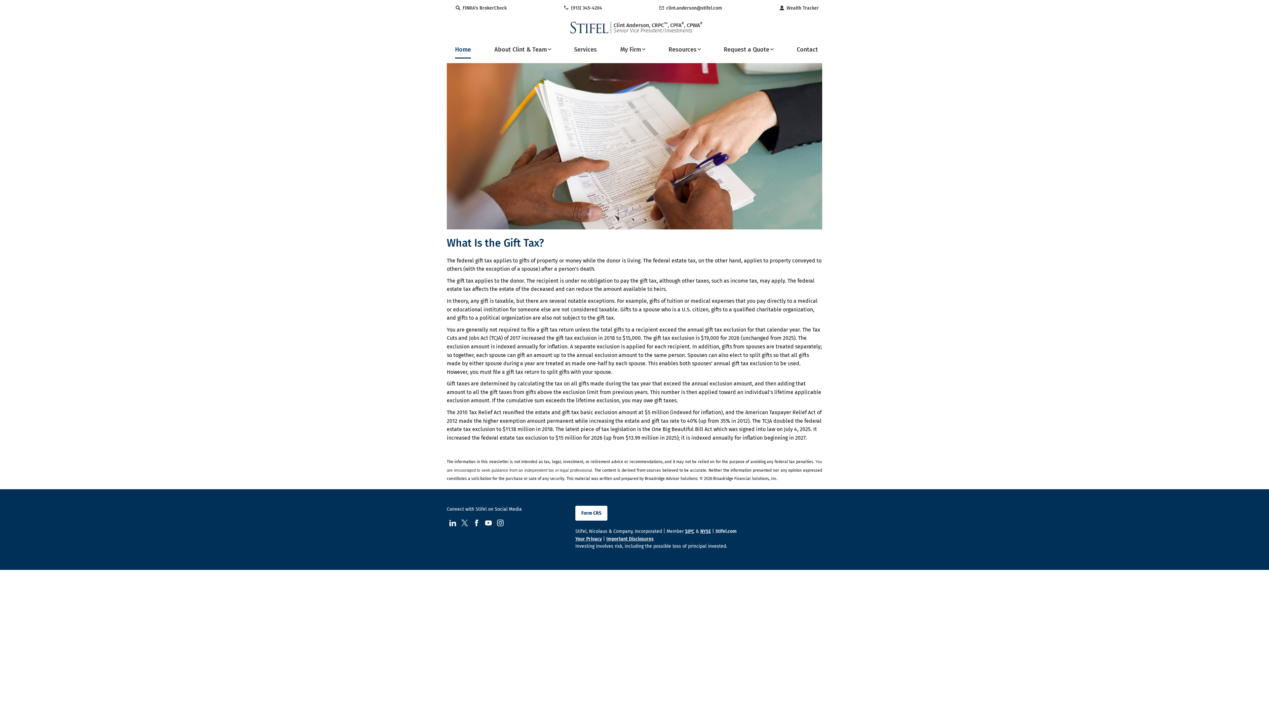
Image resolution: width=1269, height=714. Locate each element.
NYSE (705, 531)
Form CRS (591, 513)
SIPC (689, 531)
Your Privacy (588, 539)
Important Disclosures (630, 539)
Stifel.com (726, 531)
